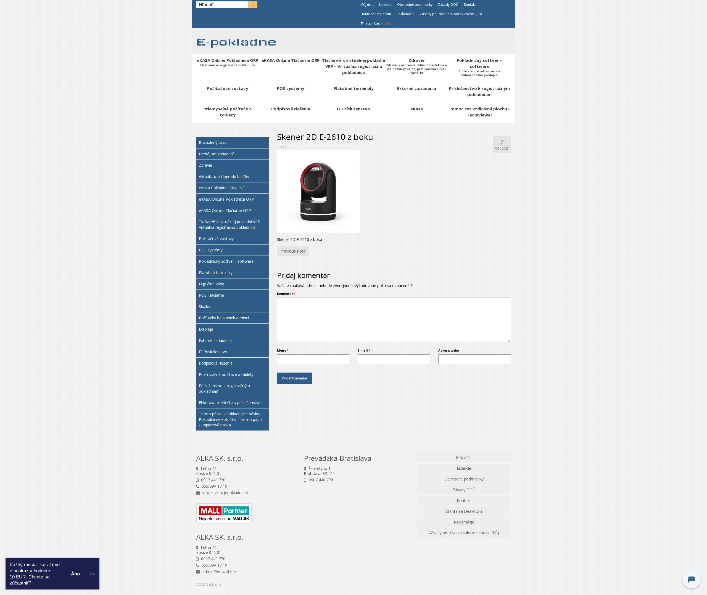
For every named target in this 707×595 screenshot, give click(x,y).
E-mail (364, 350)
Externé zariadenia (215, 340)
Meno (283, 350)
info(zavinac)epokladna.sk (224, 492)
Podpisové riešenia (216, 363)
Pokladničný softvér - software (226, 261)
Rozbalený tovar (213, 142)
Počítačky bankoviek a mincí (224, 317)
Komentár (286, 293)
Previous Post (292, 251)
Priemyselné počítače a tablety (226, 374)
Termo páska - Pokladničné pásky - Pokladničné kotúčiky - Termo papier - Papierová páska (231, 419)
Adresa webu (448, 350)
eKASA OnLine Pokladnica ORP (226, 199)
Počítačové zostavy (216, 238)
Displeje (206, 329)
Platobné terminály (216, 272)
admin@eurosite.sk (218, 571)
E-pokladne (236, 42)
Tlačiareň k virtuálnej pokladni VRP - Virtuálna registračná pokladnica (231, 224)
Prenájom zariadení (216, 153)
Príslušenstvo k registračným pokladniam (224, 388)
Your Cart (378, 23)
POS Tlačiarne (211, 295)
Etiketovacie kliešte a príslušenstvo (230, 402)
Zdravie (205, 165)
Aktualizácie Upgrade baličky (224, 176)
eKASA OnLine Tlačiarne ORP (225, 210)
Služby (204, 306)
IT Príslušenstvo (213, 351)
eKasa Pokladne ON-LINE (222, 187)
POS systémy (211, 250)
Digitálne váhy (211, 283)
